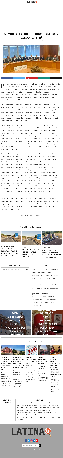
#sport (38, 302)
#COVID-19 (48, 275)
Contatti (30, 454)
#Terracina (45, 302)
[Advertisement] (31, 16)
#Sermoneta (53, 299)
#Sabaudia (50, 296)
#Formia (52, 278)
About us (36, 454)
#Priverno (54, 291)
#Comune (48, 272)
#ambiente (34, 269)
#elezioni (39, 278)
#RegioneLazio (36, 296)
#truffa (33, 305)
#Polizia (45, 291)
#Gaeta (47, 281)
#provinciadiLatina (40, 294)
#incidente (34, 284)
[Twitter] (29, 440)
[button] (27, 269)
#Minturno (34, 291)
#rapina (50, 293)
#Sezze (33, 302)
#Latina (52, 284)
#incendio (52, 281)
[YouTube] (37, 440)
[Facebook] (26, 440)
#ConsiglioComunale (36, 275)
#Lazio (38, 288)
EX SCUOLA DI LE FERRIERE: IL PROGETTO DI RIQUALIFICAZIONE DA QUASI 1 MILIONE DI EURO (6, 363)
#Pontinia (49, 291)
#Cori (42, 275)
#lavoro (33, 288)
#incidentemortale (43, 284)
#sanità (42, 299)
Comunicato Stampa (25, 40)
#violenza (38, 305)
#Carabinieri (55, 269)
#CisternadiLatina (38, 272)
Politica (43, 40)
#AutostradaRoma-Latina (26, 215)
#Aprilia (41, 269)
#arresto (48, 269)
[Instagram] (31, 440)
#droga (33, 278)
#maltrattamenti (54, 288)
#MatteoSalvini (39, 215)
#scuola (47, 299)
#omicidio (39, 291)
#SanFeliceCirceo (35, 299)
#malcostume (45, 288)
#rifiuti (43, 296)
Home (24, 454)
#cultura (55, 275)
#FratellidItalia (35, 281)
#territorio (54, 302)
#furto (42, 281)
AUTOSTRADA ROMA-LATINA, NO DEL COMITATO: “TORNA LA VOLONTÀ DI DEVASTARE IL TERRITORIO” (10, 251)
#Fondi (45, 278)
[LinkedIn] (34, 440)
